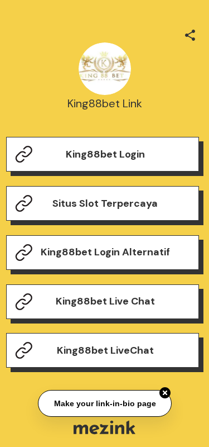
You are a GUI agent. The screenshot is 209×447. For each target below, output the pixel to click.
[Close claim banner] (165, 392)
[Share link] (190, 33)
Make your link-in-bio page (104, 402)
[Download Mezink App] (104, 427)
